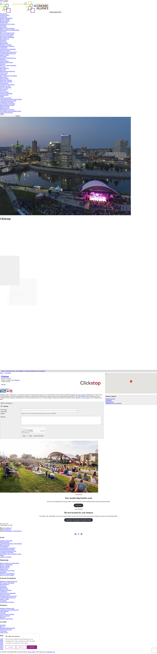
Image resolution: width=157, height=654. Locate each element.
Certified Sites (3, 47)
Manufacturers (109, 401)
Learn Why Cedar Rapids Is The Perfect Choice (78, 520)
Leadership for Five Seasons (7, 24)
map (13, 380)
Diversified (108, 400)
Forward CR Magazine (6, 629)
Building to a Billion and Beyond (8, 581)
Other (1, 373)
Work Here (3, 70)
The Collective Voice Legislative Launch (10, 111)
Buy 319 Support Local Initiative (8, 75)
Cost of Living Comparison (7, 614)
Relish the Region (4, 108)
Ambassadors (3, 16)
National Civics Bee (5, 86)
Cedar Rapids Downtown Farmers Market (11, 99)
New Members (19, 371)
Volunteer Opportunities (6, 93)
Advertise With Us (5, 15)
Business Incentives (5, 50)
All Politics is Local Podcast (7, 84)
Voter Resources (4, 83)
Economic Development (6, 36)
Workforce (2, 59)
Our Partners (3, 56)
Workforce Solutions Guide (7, 608)
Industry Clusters (4, 55)
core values (86, 397)
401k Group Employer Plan (7, 33)
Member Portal (4, 22)
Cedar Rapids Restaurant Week (8, 100)
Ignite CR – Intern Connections (8, 65)
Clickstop (5, 376)
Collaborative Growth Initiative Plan (9, 610)
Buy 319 (2, 626)
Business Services (110, 399)
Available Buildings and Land (7, 53)
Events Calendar (4, 92)
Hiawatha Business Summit (7, 105)
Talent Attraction (4, 61)
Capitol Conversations (5, 98)
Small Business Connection (7, 46)
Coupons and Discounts (30, 371)
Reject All (21, 647)
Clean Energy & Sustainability (8, 49)
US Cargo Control (80, 394)
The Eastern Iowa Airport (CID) (8, 52)
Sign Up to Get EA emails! (7, 34)
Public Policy (3, 77)
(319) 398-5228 (6, 529)
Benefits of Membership (6, 18)
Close (2, 114)
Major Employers (4, 39)
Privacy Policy (31, 652)
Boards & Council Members (7, 28)
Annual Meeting (4, 95)
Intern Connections (5, 615)
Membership (3, 13)
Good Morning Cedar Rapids (7, 103)
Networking (3, 25)
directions (17, 380)
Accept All (31, 647)
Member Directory (5, 21)
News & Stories (4, 89)
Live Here (2, 67)
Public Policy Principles (6, 81)
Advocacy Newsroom (5, 87)
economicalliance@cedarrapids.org (13, 531)
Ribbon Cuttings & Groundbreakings (9, 30)
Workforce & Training (5, 44)
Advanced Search (10, 371)
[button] (131, 381)
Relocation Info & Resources (7, 71)
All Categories (41, 371)
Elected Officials (4, 78)
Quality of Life (4, 72)
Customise (10, 647)
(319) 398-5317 (8, 528)
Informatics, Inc (51, 652)
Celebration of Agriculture (6, 102)
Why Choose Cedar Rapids (7, 37)
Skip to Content (4, 0)
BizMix (2, 96)
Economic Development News (8, 58)
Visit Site (3, 384)
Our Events (3, 31)
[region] (21, 642)
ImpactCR (2, 64)
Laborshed (2, 612)
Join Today (78, 505)
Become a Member (5, 19)
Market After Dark (5, 106)
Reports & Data (4, 43)
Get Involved (3, 74)
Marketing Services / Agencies (113, 403)
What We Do (3, 27)
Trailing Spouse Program (6, 62)
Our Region (3, 40)
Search (3, 371)
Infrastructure (3, 41)
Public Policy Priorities (6, 80)
